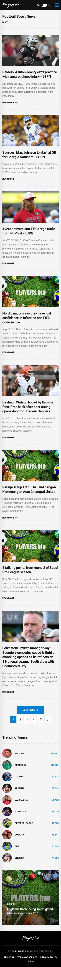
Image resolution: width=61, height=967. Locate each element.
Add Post (9, 957)
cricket (11, 904)
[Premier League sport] (7, 823)
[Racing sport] (7, 776)
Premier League (24, 823)
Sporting (20, 765)
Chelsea (19, 858)
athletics (20, 811)
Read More (8, 102)
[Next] (48, 719)
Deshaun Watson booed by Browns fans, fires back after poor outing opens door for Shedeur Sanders (27, 406)
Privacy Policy (48, 957)
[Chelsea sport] (7, 858)
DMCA (31, 961)
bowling (20, 834)
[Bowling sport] (7, 834)
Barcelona (21, 800)
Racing (19, 776)
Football (20, 753)
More (5, 22)
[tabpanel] (30, 897)
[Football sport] (7, 753)
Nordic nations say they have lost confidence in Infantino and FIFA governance (26, 317)
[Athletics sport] (7, 811)
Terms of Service (27, 957)
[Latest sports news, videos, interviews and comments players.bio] (10, 5)
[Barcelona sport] (7, 799)
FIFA (17, 846)
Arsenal (20, 788)
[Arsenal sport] (7, 788)
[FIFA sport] (7, 846)
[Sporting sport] (7, 765)
